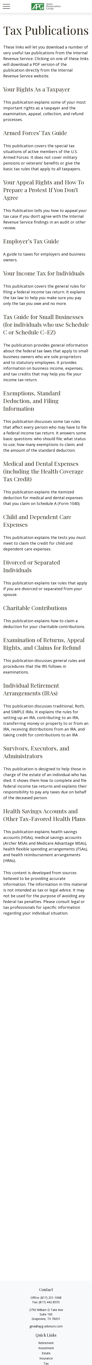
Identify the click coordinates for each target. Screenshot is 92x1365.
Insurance (46, 1358)
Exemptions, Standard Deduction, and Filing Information (32, 400)
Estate (46, 1353)
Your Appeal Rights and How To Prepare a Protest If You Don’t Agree (43, 189)
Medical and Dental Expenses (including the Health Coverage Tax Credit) (43, 471)
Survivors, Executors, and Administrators (36, 752)
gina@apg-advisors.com (46, 1326)
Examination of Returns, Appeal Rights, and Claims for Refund (44, 643)
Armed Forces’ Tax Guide (35, 133)
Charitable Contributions (35, 608)
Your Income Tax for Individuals (44, 273)
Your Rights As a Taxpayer (36, 89)
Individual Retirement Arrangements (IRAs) (31, 689)
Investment (46, 1348)
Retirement (46, 1343)
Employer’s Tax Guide (31, 241)
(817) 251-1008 (50, 1298)
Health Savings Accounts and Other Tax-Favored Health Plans (44, 814)
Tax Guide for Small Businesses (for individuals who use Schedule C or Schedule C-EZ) (46, 324)
